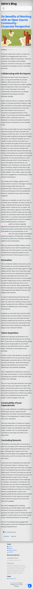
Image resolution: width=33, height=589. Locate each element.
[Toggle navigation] (3, 8)
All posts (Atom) (12, 578)
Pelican (21, 583)
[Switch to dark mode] (30, 586)
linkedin (10, 552)
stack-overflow (12, 550)
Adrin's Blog (9, 3)
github (10, 548)
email (10, 546)
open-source (6, 536)
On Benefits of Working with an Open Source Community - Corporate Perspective (16, 21)
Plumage (12, 584)
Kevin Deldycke (18, 585)
